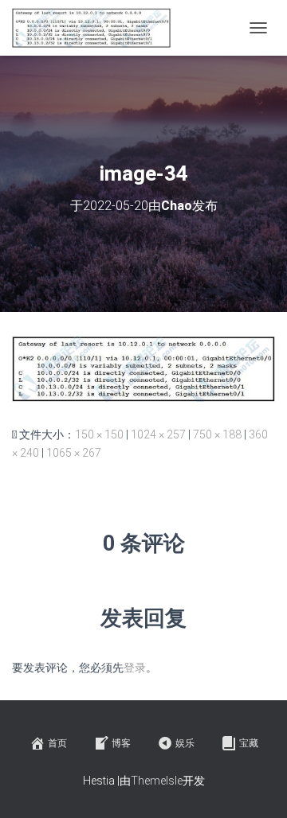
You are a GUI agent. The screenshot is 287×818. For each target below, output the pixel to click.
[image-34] (143, 367)
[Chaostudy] (97, 28)
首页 (57, 743)
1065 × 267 (73, 452)
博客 (121, 743)
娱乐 (185, 743)
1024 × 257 (158, 434)
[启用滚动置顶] (255, 786)
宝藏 (248, 743)
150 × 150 (99, 434)
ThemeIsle (157, 780)
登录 (135, 667)
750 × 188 (217, 434)
